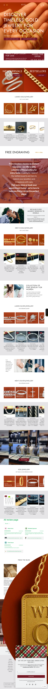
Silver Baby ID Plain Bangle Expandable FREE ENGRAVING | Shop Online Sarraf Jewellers (21, 510)
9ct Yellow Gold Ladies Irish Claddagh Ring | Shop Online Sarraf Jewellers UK (9, 137)
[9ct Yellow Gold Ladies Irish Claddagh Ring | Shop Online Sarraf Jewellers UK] (9, 127)
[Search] (41, 5)
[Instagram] (29, 684)
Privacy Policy (39, 680)
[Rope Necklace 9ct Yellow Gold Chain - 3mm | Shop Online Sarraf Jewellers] (9, 258)
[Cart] (43, 5)
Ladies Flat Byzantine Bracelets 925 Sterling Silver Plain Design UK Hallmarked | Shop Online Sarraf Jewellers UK (9, 347)
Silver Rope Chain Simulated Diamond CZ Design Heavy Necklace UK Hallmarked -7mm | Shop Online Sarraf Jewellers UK (32, 422)
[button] (5, 109)
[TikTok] (35, 684)
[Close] (44, 647)
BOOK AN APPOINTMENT (24, 198)
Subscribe (31, 676)
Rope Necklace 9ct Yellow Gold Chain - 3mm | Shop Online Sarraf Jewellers (9, 269)
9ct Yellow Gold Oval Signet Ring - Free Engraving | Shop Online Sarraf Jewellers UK (21, 137)
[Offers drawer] (7, 5)
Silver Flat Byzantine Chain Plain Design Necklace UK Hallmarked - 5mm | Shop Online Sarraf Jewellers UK (9, 422)
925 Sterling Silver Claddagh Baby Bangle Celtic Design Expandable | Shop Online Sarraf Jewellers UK (32, 510)
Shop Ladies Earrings (12, 41)
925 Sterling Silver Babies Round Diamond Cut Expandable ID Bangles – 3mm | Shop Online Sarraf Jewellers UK (9, 511)
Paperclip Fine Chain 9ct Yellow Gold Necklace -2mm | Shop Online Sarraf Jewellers (21, 269)
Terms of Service (30, 681)
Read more (24, 459)
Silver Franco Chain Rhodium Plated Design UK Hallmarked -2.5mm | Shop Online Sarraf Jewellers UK (21, 422)
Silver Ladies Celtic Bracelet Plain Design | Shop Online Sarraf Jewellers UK (32, 347)
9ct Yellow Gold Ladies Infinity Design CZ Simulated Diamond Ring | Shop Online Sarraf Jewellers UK (33, 138)
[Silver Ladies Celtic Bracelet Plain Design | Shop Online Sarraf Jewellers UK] (32, 336)
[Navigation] (4, 5)
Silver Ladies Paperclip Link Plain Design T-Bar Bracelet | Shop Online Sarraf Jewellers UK (21, 347)
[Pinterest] (32, 684)
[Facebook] (26, 684)
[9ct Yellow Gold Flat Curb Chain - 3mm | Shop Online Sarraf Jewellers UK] (32, 258)
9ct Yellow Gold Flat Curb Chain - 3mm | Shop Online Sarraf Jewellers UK (33, 269)
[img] (7, 531)
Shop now (17, 75)
